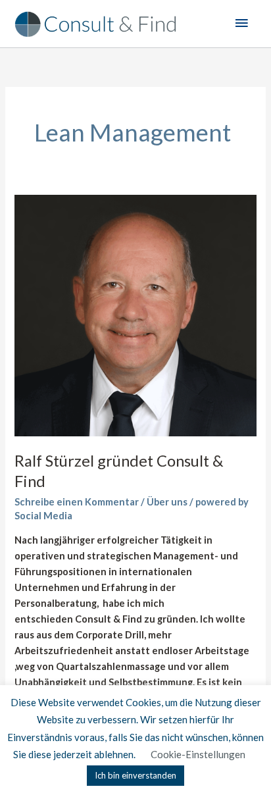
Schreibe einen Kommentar (76, 501)
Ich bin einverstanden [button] (135, 775)
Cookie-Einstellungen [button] (198, 754)
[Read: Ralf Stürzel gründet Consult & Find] (135, 315)
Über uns (167, 501)
